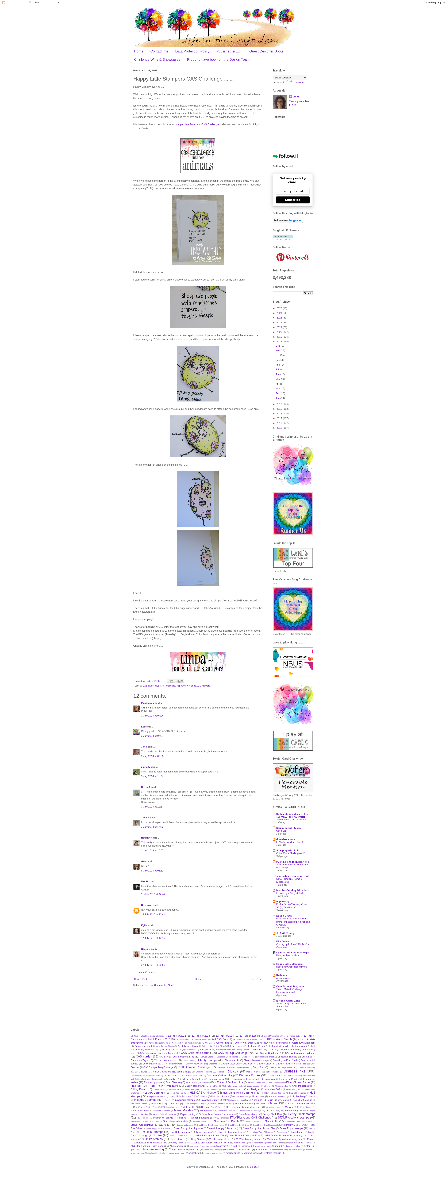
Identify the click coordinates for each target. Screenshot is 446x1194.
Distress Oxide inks (219, 1075)
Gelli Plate (214, 1086)
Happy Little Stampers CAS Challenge (197, 124)
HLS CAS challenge (165, 686)
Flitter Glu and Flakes (298, 1082)
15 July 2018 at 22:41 (153, 914)
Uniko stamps (154, 1139)
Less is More (267, 1103)
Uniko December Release (180, 1136)
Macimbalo (147, 703)
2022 (279, 322)
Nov (278, 350)
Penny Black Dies (272, 1114)
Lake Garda (188, 1104)
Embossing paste (153, 1082)
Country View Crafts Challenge (236, 1064)
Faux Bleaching (174, 1082)
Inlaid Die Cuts (209, 1099)
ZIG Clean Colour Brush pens (147, 1145)
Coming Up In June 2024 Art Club (293, 944)
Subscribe (292, 200)
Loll (143, 726)
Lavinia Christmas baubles (221, 1104)
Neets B (145, 948)
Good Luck (281, 830)
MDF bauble (189, 1107)
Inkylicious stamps (185, 1099)
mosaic (309, 1150)
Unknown (146, 905)
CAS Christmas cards (195, 1053)
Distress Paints (275, 1075)
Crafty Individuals (241, 1067)
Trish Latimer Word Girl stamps (260, 1132)
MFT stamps (233, 1107)
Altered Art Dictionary (303, 1042)
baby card (194, 1146)
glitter (307, 1145)
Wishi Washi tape (255, 1143)
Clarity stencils (232, 1060)
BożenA (145, 787)
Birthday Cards (235, 1046)
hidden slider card (211, 1150)
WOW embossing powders (249, 1139)
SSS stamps (220, 1118)
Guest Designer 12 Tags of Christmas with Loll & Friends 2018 (212, 1089)
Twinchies (296, 1132)
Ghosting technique (302, 1086)
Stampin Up (271, 1121)
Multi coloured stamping (249, 1111)
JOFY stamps (254, 1099)
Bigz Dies (220, 1046)
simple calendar (137, 1153)
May (278, 379)
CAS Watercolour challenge (300, 1053)
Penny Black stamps (301, 1114)
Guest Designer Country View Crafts (263, 1089)
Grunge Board (159, 1089)
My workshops (289, 1110)
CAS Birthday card (288, 1049)
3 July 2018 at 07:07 (152, 735)
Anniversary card (143, 1046)
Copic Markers (150, 1064)
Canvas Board (207, 1057)
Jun (278, 374)
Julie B (145, 817)
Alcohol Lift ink (178, 1043)
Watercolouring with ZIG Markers (298, 1139)
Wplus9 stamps (295, 1143)
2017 (279, 404)
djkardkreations (285, 839)
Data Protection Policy (192, 51)
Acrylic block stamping (158, 1043)
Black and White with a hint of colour (286, 1046)
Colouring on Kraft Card (285, 1060)
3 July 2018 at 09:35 (152, 756)
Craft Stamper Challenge (194, 1067)
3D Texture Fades (199, 1039)
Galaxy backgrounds (195, 1086)
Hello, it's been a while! (287, 955)
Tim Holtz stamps (151, 1132)
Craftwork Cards (224, 1067)
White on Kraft (202, 1142)
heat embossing (153, 1149)
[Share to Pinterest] (182, 681)
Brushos (257, 1049)
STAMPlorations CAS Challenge (250, 1117)
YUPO (309, 1143)
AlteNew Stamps (244, 1042)
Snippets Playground (201, 1121)
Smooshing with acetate (175, 1121)
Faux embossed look (257, 1082)
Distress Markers (172, 1075)
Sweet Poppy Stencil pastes (188, 1128)
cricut (277, 1145)
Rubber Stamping (199, 1117)
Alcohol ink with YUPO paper (200, 1043)
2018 (279, 341)
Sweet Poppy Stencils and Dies (259, 1128)
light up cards (228, 1150)
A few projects (283, 978)
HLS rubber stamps (297, 1093)
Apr (278, 383)
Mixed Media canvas (226, 1111)
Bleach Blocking (151, 1050)
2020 (279, 332)
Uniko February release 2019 (209, 1135)
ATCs (300, 1039)
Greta (144, 861)
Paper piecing (188, 1114)
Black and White (255, 1046)
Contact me (159, 51)
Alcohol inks (222, 1042)
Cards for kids (248, 1057)
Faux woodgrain (276, 1082)
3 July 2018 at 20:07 (152, 850)
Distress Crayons (254, 1072)
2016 (279, 408)
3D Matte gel (182, 1039)
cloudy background (263, 1146)
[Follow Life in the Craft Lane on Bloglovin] (288, 222)
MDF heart (204, 1107)
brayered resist (208, 1146)
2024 (279, 313)
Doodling (172, 1079)
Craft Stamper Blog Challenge (158, 1067)
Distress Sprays (294, 1076)
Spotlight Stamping (253, 1121)
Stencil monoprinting (142, 1124)
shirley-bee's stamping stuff (293, 876)
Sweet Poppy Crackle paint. (264, 1125)
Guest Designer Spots (266, 51)
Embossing (236, 1079)
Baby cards (207, 1046)
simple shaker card (177, 1153)
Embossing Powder (289, 1079)
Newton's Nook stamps (164, 1114)
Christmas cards (164, 1060)
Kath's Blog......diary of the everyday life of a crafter (292, 815)
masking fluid (244, 1149)
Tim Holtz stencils (180, 1132)
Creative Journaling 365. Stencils (210, 1072)
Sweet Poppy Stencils (221, 1128)
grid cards (135, 1150)
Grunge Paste (175, 1089)
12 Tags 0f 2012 (177, 1035)
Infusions (167, 1100)
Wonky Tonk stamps (275, 1143)
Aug (278, 364)
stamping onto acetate (212, 1153)
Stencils (164, 1124)
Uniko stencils (177, 1139)
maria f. (145, 766)
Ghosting (267, 1086)
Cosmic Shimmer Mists (172, 1064)
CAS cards (148, 686)
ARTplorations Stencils (279, 1039)
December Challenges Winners (291, 966)
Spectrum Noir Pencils (226, 1121)
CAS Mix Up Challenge (233, 1053)
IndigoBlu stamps (145, 1099)
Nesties (144, 1114)
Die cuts (233, 1071)
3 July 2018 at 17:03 (152, 826)
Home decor (258, 1096)
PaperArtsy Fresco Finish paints (218, 1114)
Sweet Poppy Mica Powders (158, 1128)
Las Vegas (201, 1104)
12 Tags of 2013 (201, 1035)
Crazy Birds (259, 1067)
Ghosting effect (281, 1086)
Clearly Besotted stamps (256, 1060)
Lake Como (173, 1103)
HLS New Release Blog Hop (273, 1093)
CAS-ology (163, 1057)
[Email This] (169, 681)
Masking (289, 1107)
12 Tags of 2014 (225, 1035)
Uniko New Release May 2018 (244, 1135)
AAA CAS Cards (220, 1039)
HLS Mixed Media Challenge (239, 1092)
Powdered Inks (143, 1118)
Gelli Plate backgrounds (232, 1086)
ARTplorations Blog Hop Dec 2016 (248, 1039)
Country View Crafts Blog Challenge (201, 1064)
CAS (270, 1049)
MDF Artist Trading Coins (147, 1107)
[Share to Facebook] (178, 681)
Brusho (219, 1050)
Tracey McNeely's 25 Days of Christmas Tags (219, 1132)
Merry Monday (183, 1110)
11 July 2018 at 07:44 (153, 894)
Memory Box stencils (162, 1111)
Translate (298, 82)
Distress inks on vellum (154, 1079)
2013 (279, 423)
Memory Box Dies (140, 1110)
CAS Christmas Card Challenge (157, 1053)
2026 (279, 308)
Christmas (307, 1057)
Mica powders (207, 1110)
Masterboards (306, 1107)
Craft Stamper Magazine (290, 986)
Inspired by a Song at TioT (289, 893)
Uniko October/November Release (281, 1135)
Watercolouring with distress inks (150, 1143)
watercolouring (233, 1153)
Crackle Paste (300, 1064)
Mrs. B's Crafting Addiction (292, 890)
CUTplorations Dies (183, 1056)
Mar (278, 388)
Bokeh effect (190, 1050)
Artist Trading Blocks (165, 1046)
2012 (279, 427)
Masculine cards (253, 1107)
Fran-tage (136, 1085)
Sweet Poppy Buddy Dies (238, 1125)
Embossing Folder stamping (260, 1079)
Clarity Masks (188, 1060)
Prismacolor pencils (163, 1118)
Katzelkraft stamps (302, 1100)
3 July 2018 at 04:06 (152, 715)
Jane (144, 746)
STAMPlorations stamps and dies (145, 1121)
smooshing (194, 1153)
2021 (279, 327)
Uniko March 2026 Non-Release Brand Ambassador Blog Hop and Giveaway (293, 921)
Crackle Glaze (264, 1064)
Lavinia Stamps (244, 1103)
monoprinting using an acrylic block (287, 1150)
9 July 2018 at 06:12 (152, 870)
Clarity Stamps (207, 1060)
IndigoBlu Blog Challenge (302, 1096)
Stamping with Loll (287, 850)
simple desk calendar (156, 1153)
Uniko (158, 1135)
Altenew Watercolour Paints (274, 1043)
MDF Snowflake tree (170, 1107)
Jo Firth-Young (285, 933)
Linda (296, 96)
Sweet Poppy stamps (291, 1128)
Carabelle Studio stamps (227, 1057)
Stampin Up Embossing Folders (298, 1121)
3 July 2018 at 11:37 (152, 776)
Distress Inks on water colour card (145, 1076)
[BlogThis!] (172, 681)
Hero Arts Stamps (220, 1096)
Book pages (205, 1049)
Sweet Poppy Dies (288, 1125)
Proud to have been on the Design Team (218, 59)
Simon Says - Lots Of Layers (291, 819)
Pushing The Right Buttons (292, 861)
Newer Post (140, 979)
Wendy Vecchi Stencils (180, 1143)
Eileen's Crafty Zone (288, 1000)
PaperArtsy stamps (186, 686)
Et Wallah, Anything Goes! (289, 842)
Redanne (146, 837)
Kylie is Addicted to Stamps (292, 952)
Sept (278, 360)
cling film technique (241, 1146)
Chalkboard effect (266, 1057)
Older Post (255, 979)
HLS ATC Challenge (154, 1092)
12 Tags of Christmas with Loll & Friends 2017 (280, 1036)
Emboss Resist (216, 1079)
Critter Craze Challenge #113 (290, 853)
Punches (181, 1118)
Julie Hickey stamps (278, 1100)
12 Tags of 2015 (248, 1036)
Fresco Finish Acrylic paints (163, 1085)
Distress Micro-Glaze (194, 1076)
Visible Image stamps (220, 1139)
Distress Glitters (272, 1072)
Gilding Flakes (139, 1089)
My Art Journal (269, 1110)
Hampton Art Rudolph (156, 1097)
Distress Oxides (249, 1075)
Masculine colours (273, 1107)
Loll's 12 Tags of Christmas (300, 1103)
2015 (279, 413)
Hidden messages (241, 1097)
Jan (278, 398)
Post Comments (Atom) (161, 985)
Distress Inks (294, 1071)
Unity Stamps (198, 1139)
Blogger (254, 1166)
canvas (222, 1145)
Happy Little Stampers (289, 963)
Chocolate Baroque (287, 1057)
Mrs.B (144, 881)
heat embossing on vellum (185, 1149)
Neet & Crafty (284, 915)
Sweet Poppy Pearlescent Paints (210, 1125)
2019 (279, 336)
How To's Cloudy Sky (277, 1097)
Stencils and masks (184, 1125)
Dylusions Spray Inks (192, 1079)
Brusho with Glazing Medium (237, 1050)
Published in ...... (229, 51)
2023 (279, 317)
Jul (277, 369)
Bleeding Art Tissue (171, 1049)
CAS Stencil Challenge (267, 1053)
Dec (278, 345)
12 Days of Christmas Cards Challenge (147, 1036)
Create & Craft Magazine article (282, 1067)
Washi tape (272, 1139)
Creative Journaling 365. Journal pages (171, 1072)
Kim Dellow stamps (139, 1104)
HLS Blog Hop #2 (178, 1093)
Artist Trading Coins (188, 1046)
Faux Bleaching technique (197, 1082)
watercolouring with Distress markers (262, 1153)
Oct (278, 355)
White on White (221, 1143)
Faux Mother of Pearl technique (227, 1082)
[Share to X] (175, 681)
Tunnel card (282, 1132)
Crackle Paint (283, 1064)
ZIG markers (203, 686)
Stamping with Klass (288, 828)
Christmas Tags (139, 1060)
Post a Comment (147, 972)
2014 (279, 418)
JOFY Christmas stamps (233, 1100)
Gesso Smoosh (253, 1086)
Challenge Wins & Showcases (157, 59)
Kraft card (156, 1103)
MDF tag (218, 1107)
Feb (278, 393)
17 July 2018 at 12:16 (153, 938)
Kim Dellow (283, 941)
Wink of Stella (239, 1143)
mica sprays (262, 1149)
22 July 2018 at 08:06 (153, 965)
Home (138, 51)
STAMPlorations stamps (293, 1117)
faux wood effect (293, 1146)
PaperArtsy (282, 901)
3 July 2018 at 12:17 (152, 806)
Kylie (144, 925)
